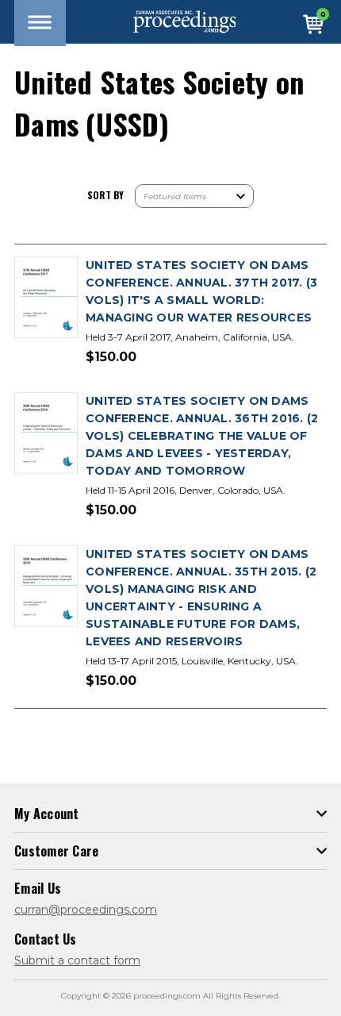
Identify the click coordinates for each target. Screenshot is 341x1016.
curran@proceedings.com (85, 909)
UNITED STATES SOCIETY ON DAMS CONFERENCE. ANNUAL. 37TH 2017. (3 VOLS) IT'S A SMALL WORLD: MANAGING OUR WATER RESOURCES (201, 291)
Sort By (105, 195)
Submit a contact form (77, 960)
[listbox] (194, 196)
